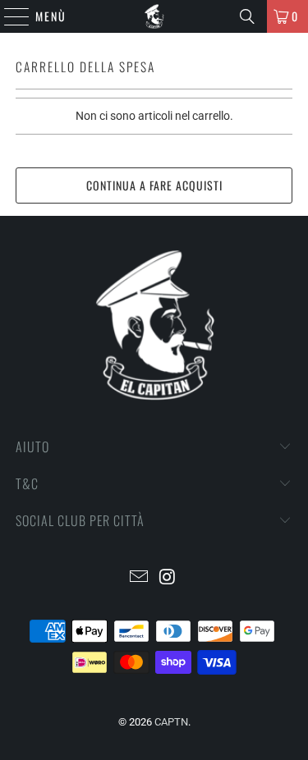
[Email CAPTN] (138, 578)
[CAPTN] (154, 16)
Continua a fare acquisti (154, 185)
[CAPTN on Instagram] (167, 578)
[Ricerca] (247, 16)
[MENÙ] (8, 16)
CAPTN (171, 722)
